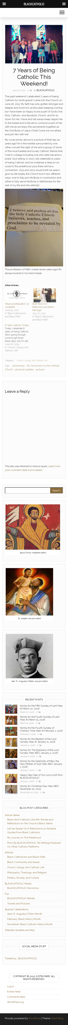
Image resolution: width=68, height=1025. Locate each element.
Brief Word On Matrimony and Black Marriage (43, 307)
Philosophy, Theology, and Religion (27, 872)
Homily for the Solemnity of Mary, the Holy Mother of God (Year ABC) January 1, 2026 (41, 764)
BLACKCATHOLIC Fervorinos (23, 888)
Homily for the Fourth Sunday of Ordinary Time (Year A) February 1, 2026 (41, 729)
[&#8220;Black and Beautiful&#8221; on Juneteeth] (17, 295)
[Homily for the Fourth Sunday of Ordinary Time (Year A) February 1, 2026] (11, 731)
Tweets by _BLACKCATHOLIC (21, 958)
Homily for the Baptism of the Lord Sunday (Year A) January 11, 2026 (38, 740)
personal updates (24, 369)
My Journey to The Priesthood (24, 837)
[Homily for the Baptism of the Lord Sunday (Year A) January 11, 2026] (11, 742)
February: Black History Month (24, 919)
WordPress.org (15, 1002)
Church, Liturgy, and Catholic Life (31, 360)
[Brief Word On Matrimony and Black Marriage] (44, 295)
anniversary (18, 365)
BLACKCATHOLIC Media (18, 883)
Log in (10, 986)
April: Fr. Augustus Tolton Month (24, 913)
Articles (9, 852)
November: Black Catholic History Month (30, 924)
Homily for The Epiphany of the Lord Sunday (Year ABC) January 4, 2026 (39, 751)
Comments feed (16, 996)
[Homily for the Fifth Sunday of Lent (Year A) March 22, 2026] (11, 709)
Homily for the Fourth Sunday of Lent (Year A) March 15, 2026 (39, 718)
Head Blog (57, 1018)
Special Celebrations (16, 909)
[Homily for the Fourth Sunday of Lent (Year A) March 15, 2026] (11, 720)
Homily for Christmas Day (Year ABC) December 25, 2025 (39, 787)
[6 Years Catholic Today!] (18, 338)
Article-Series (12, 815)
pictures (40, 369)
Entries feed (13, 991)
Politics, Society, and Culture (23, 877)
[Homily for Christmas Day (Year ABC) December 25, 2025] (11, 789)
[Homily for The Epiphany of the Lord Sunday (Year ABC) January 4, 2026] (11, 753)
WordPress (34, 1018)
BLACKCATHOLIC (46, 90)
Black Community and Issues (23, 862)
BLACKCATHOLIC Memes (21, 898)
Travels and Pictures (18, 903)
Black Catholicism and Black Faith (26, 857)
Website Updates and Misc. (20, 930)
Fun (7, 894)
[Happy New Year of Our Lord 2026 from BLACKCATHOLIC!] (11, 778)
